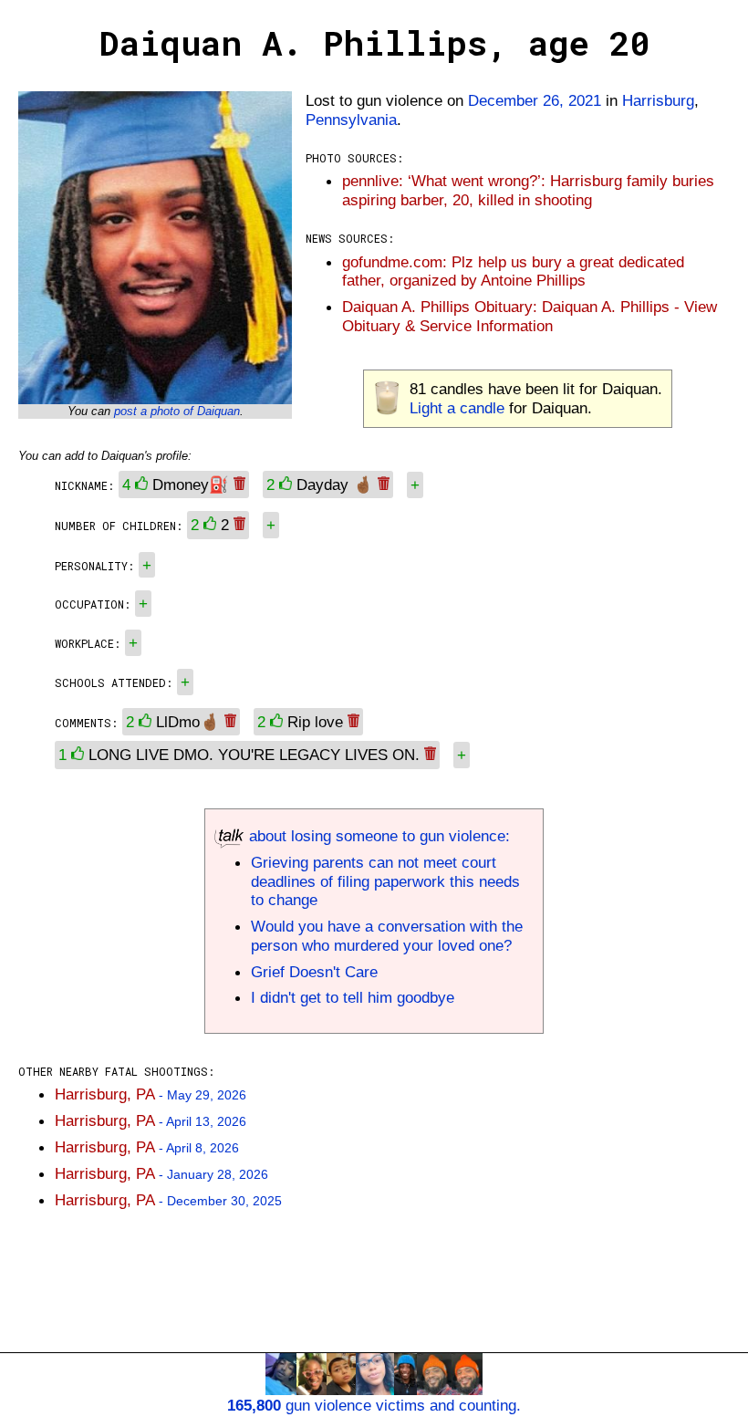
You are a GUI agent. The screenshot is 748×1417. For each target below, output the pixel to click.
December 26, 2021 (534, 100)
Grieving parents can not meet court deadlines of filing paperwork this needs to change (385, 881)
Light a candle (457, 408)
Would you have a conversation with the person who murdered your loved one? (387, 935)
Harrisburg (658, 100)
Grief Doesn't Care (314, 972)
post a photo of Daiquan (177, 411)
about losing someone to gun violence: (377, 836)
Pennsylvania (351, 119)
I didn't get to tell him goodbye (352, 997)
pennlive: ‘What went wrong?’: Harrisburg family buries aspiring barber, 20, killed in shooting (528, 190)
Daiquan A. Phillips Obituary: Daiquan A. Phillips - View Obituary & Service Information (529, 316)
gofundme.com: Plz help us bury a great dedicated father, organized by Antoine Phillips (513, 271)
